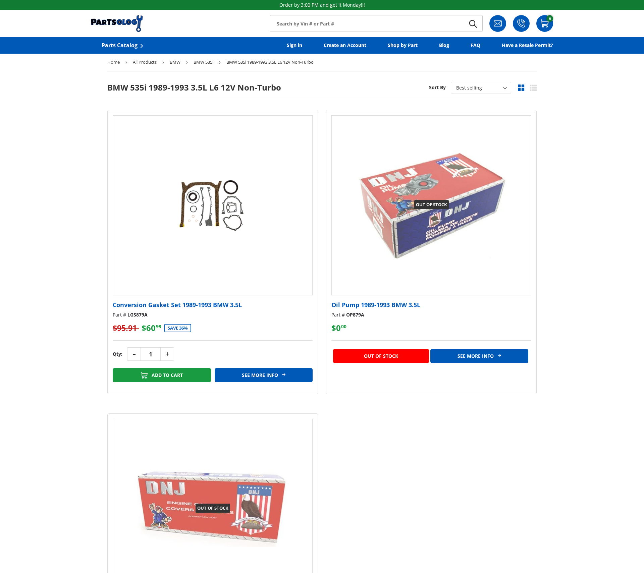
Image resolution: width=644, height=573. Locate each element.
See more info (260, 375)
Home (113, 62)
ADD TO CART (166, 375)
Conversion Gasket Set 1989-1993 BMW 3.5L (177, 305)
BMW (175, 62)
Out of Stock (381, 356)
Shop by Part (403, 45)
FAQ (475, 45)
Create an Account (345, 45)
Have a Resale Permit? (527, 45)
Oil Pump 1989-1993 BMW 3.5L (375, 305)
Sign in (294, 45)
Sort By (437, 87)
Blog (444, 45)
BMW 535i (203, 62)
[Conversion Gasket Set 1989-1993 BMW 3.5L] (212, 205)
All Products (145, 62)
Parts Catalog (120, 45)
